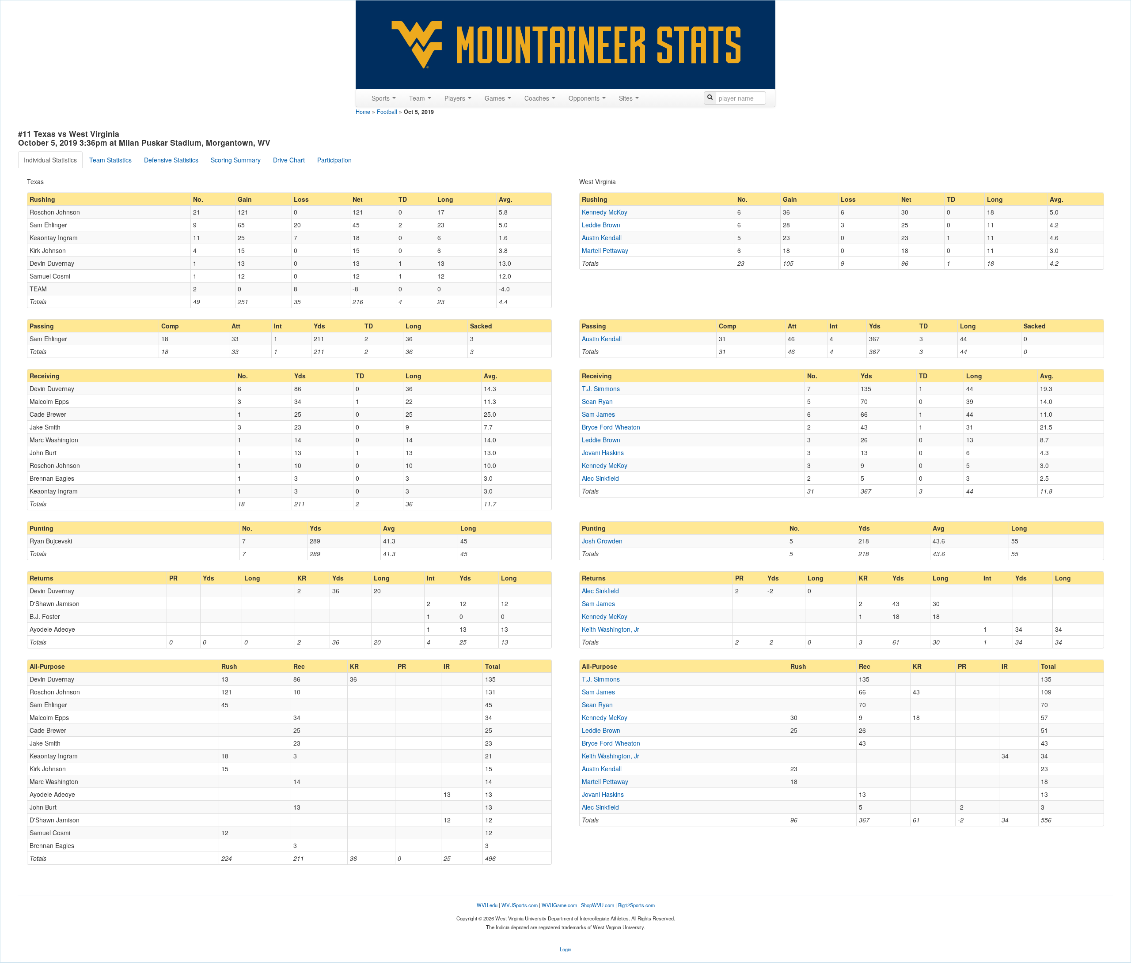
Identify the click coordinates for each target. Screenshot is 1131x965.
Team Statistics (110, 159)
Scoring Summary (236, 159)
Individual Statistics (50, 159)
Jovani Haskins (603, 452)
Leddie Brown (601, 224)
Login (565, 949)
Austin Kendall (602, 237)
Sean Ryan (597, 401)
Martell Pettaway (605, 250)
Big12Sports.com (636, 904)
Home (363, 112)
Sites (626, 98)
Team (418, 98)
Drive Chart (289, 159)
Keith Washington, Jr (610, 629)
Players (455, 98)
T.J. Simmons (601, 388)
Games (496, 98)
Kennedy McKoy (604, 211)
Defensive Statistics (171, 159)
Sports (381, 98)
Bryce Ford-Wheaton (611, 426)
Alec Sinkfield (600, 478)
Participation (334, 159)
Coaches (537, 98)
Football (387, 112)
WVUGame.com (559, 904)
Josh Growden (602, 540)
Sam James (598, 414)
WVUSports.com (519, 904)
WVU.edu (487, 904)
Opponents (585, 98)
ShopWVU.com (597, 904)
